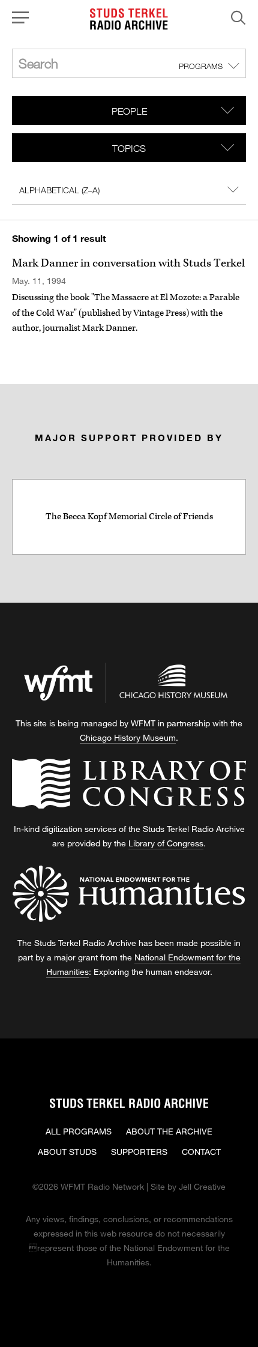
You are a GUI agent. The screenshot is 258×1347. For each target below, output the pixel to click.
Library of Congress (165, 843)
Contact (201, 1152)
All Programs (79, 1131)
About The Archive (169, 1131)
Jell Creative (202, 1186)
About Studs (67, 1152)
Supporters (139, 1152)
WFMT (143, 723)
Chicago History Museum (128, 737)
